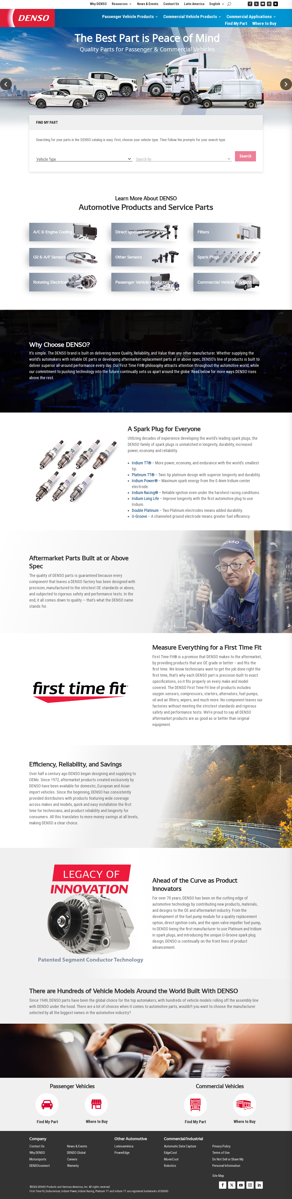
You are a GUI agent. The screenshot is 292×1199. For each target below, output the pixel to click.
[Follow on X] (256, 4)
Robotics (170, 1166)
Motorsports (37, 1159)
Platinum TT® (143, 474)
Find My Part (236, 24)
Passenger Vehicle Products (128, 17)
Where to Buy (264, 24)
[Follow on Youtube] (263, 4)
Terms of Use (221, 1153)
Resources (120, 4)
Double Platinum (145, 510)
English (214, 4)
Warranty (73, 1166)
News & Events (147, 4)
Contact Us (171, 4)
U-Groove (139, 516)
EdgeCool (170, 1153)
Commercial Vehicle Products (190, 17)
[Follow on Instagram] (269, 4)
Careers (72, 1159)
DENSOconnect (39, 1166)
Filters (203, 232)
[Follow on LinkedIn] (275, 4)
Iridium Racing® (145, 492)
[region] (146, 84)
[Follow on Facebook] (250, 4)
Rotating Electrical (50, 282)
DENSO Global (76, 1153)
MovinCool (171, 1159)
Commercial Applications (249, 17)
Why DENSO (98, 4)
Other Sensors (128, 257)
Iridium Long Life (145, 498)
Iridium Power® (145, 480)
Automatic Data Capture (180, 1146)
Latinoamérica (124, 1146)
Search (245, 156)
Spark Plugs (208, 257)
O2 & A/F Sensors (49, 257)
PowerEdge (122, 1153)
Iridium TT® (141, 462)
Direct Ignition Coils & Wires (141, 232)
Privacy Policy (221, 1146)
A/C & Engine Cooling (52, 232)
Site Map (218, 1176)
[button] (6, 84)
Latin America (194, 4)
